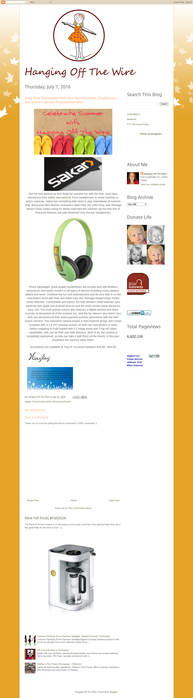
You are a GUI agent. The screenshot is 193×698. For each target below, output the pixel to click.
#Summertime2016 (41, 401)
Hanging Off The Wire (155, 174)
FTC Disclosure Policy (138, 124)
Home (74, 500)
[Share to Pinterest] (85, 397)
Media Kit (131, 119)
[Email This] (74, 397)
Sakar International (59, 197)
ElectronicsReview (61, 401)
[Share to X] (79, 397)
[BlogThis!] (77, 397)
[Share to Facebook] (82, 397)
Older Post (114, 500)
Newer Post (33, 500)
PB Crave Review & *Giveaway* (53, 650)
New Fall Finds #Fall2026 (45, 517)
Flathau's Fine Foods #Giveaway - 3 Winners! (59, 664)
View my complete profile (153, 184)
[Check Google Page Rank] (154, 356)
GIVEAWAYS (133, 114)
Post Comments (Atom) (80, 508)
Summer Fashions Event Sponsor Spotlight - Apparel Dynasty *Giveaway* (73, 636)
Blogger (113, 692)
